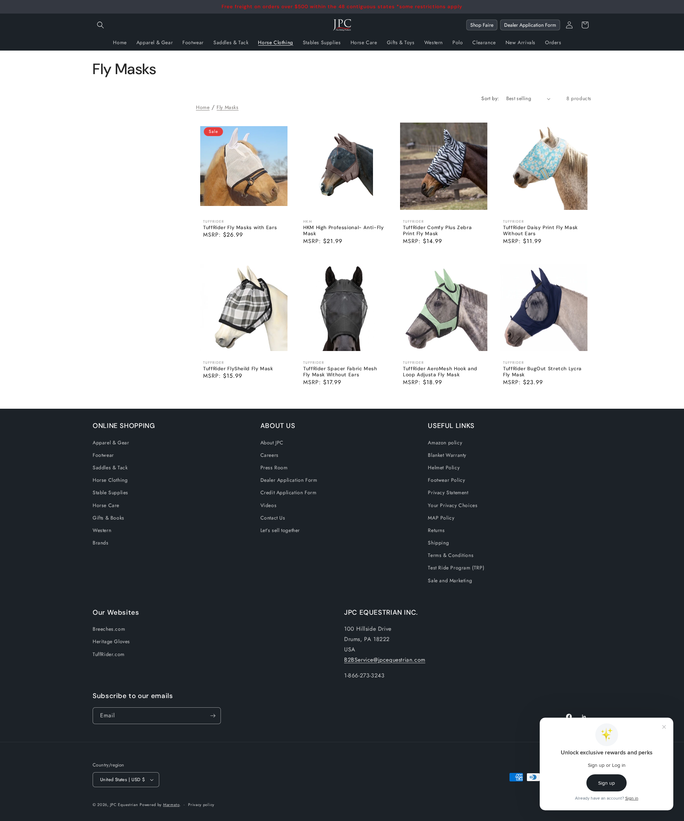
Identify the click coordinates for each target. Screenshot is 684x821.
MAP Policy (441, 517)
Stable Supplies (110, 492)
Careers (269, 455)
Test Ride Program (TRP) (456, 567)
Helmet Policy (444, 467)
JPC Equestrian (124, 804)
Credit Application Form (288, 492)
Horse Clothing (110, 480)
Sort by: (490, 98)
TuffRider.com (109, 654)
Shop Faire (481, 25)
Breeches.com (109, 628)
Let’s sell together (280, 530)
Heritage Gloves (111, 641)
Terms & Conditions (450, 555)
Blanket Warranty (447, 455)
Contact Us (272, 517)
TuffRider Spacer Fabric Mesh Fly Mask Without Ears (340, 371)
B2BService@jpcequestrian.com (384, 660)
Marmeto (171, 804)
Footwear (103, 455)
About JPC (272, 442)
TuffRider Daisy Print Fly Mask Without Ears (540, 230)
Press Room (274, 467)
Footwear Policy (446, 480)
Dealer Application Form (530, 25)
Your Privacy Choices (452, 505)
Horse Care (106, 505)
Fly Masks (227, 107)
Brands (101, 542)
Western (102, 530)
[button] (100, 25)
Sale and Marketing (450, 580)
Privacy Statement (448, 492)
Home (202, 107)
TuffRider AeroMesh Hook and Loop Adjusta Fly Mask (440, 371)
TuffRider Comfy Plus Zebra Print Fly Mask (437, 230)
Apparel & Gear (111, 442)
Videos (268, 505)
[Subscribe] (213, 715)
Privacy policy (201, 804)
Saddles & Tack (110, 467)
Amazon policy (445, 442)
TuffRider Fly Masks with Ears (240, 227)
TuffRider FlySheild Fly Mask (238, 368)
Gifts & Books (108, 517)
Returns (436, 530)
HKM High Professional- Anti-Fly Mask (343, 230)
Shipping (438, 542)
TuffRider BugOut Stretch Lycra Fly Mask (542, 371)
